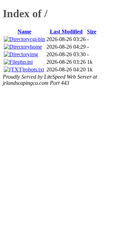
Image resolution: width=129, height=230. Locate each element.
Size (91, 31)
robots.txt (34, 69)
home (36, 47)
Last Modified (66, 31)
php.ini (25, 62)
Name (24, 31)
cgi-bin (37, 39)
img (34, 54)
